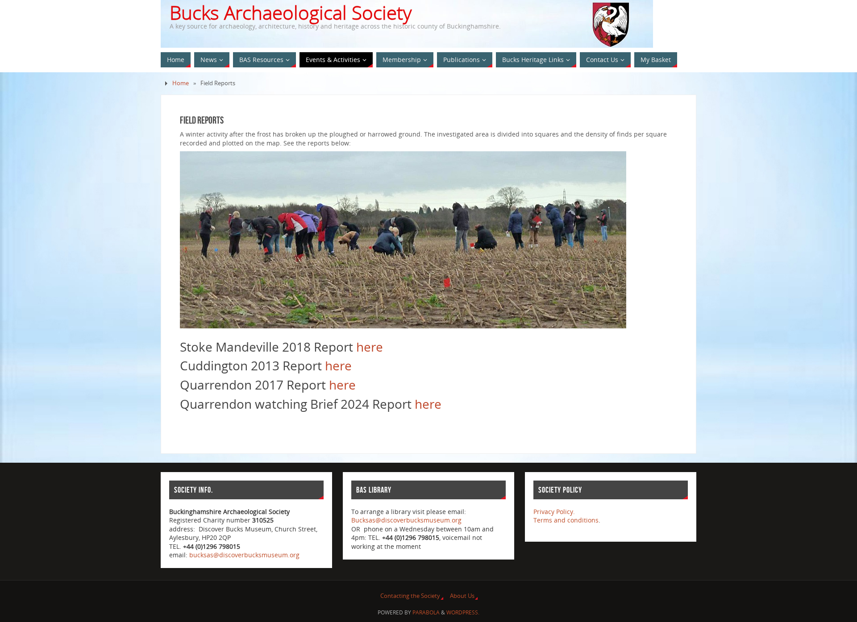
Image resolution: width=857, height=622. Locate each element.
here (369, 346)
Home (180, 83)
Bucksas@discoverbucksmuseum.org (406, 520)
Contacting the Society (410, 596)
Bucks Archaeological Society (291, 12)
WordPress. (462, 612)
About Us (462, 596)
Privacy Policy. (554, 511)
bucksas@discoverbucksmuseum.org (244, 555)
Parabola (426, 612)
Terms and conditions (566, 520)
